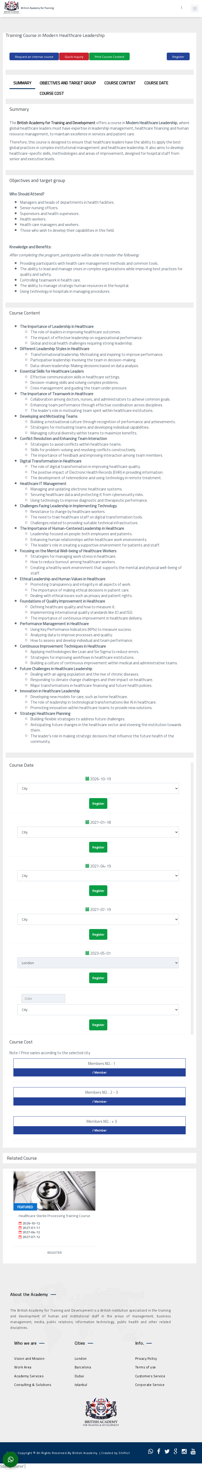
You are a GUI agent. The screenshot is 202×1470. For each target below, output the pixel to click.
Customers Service (150, 1376)
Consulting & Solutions (32, 1384)
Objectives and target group (68, 83)
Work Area (23, 1367)
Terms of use (145, 1367)
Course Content (120, 83)
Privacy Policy (146, 1358)
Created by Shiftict (115, 1453)
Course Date (156, 83)
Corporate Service (150, 1384)
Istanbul (81, 1384)
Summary (22, 83)
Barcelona (83, 1367)
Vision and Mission (29, 1358)
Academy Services (28, 1376)
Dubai (79, 1376)
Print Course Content (109, 57)
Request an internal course (34, 57)
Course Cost (52, 93)
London (81, 1358)
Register (178, 57)
